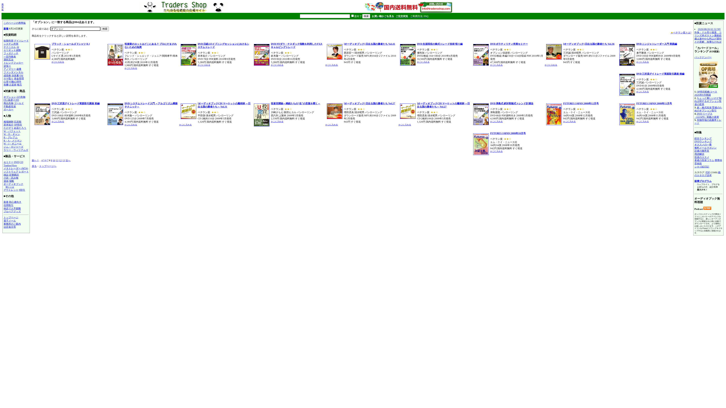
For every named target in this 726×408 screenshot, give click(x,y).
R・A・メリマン (13, 140)
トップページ (11, 217)
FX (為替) (9, 100)
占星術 (12, 84)
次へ (68, 160)
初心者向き (15, 202)
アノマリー (10, 69)
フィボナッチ (11, 53)
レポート (24, 171)
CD (21, 162)
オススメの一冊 (703, 144)
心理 (6, 81)
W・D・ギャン (12, 134)
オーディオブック (13, 184)
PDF (708, 172)
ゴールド (19, 103)
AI (17, 47)
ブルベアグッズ (12, 211)
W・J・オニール (13, 143)
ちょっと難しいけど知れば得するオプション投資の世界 (707, 101)
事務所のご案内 (12, 224)
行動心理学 (15, 81)
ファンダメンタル (13, 72)
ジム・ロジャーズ (13, 146)
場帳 (11, 181)
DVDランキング (703, 141)
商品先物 (8, 103)
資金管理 (19, 78)
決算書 (15, 75)
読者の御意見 (701, 150)
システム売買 (11, 43)
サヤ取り (8, 78)
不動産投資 (10, 106)
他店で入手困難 (12, 208)
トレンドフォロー (13, 62)
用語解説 (699, 154)
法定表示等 (10, 227)
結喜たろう (20, 128)
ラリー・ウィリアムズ (16, 150)
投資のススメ (701, 157)
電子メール (10, 220)
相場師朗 (8, 121)
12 (60, 160)
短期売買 (8, 40)
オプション (10, 97)
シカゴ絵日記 (701, 166)
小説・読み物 (11, 177)
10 (54, 160)
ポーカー (8, 109)
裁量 (18, 69)
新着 (6, 28)
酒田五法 (8, 59)
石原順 (17, 121)
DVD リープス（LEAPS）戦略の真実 (706, 115)
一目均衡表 (10, 56)
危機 (6, 84)
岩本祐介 (8, 124)
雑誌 (6, 174)
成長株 (7, 75)
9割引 (22, 190)
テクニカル (10, 47)
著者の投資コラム (704, 160)
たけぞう (8, 128)
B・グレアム (11, 137)
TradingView (10, 165)
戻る (34, 166)
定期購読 (14, 174)
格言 (19, 84)
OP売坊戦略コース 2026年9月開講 (705, 93)
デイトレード (21, 40)
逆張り (7, 66)
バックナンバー (703, 57)
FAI (21, 75)
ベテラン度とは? (681, 32)
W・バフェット (12, 131)
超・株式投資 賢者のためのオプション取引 (708, 109)
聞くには (10, 187)
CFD (16, 100)
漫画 (6, 181)
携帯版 (3, 7)
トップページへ (47, 166)
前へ (34, 160)
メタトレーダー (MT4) (16, 168)
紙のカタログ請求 (707, 174)
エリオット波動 (12, 50)
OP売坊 (18, 124)
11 (57, 160)
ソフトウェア (11, 171)
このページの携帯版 (15, 23)
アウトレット (11, 190)
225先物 (20, 97)
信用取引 (8, 205)
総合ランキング (703, 138)
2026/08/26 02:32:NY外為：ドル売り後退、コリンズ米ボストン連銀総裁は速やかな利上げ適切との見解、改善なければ (707, 35)
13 (63, 160)
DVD (16, 162)
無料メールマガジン (705, 147)
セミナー (8, 162)
